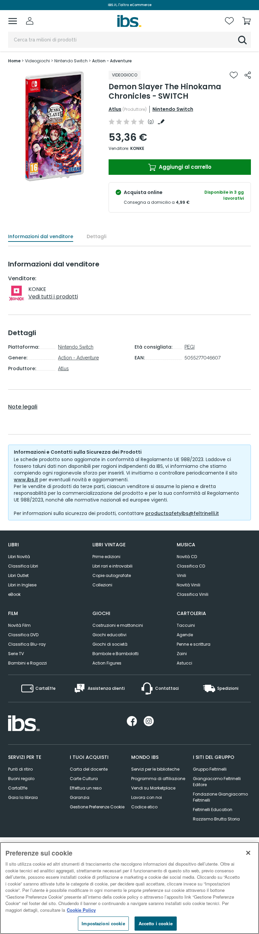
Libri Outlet (18, 575)
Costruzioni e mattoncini (117, 625)
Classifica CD (191, 566)
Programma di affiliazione (158, 778)
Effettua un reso (86, 788)
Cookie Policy (81, 910)
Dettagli (96, 236)
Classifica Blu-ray (27, 644)
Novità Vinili (188, 585)
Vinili (181, 575)
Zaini (182, 653)
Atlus (115, 109)
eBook (14, 594)
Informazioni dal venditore (40, 236)
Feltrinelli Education (212, 809)
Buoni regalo (21, 778)
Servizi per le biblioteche (155, 769)
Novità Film (19, 625)
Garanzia (79, 797)
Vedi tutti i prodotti (53, 296)
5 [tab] (67, 176)
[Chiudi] (248, 852)
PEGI (189, 347)
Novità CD (187, 556)
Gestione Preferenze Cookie (97, 807)
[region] (129, 888)
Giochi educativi (109, 635)
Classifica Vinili (192, 594)
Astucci (184, 663)
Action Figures (106, 663)
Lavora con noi (146, 797)
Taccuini (186, 625)
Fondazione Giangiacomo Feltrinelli (220, 797)
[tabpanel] (54, 126)
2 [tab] (47, 176)
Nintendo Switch (172, 109)
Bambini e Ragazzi (27, 663)
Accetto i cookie (156, 923)
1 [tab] (40, 176)
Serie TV (16, 653)
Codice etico (144, 807)
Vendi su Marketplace (153, 788)
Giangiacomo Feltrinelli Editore (217, 781)
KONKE (137, 148)
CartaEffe (17, 788)
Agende (185, 635)
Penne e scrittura (193, 644)
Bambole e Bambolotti (115, 653)
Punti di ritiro (20, 769)
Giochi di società (109, 644)
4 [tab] (61, 176)
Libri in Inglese (22, 585)
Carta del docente (89, 769)
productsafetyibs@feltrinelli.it (182, 513)
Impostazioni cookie (103, 923)
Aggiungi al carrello (184, 166)
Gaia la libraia (23, 797)
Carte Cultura (84, 778)
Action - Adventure (78, 357)
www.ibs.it (26, 479)
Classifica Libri (23, 566)
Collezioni (102, 585)
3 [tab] (54, 176)
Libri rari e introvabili (112, 566)
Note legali (22, 407)
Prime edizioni (106, 556)
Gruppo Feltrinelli (210, 769)
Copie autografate (111, 575)
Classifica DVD (23, 635)
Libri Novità (19, 556)
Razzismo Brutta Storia (216, 819)
